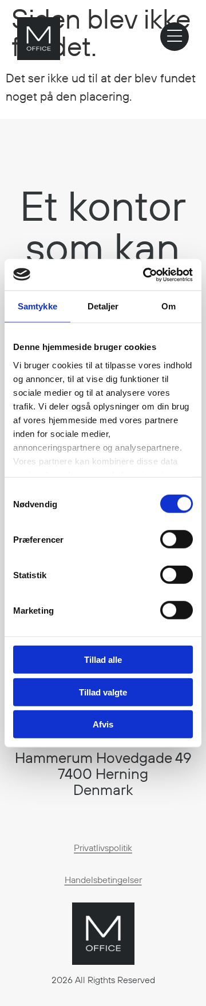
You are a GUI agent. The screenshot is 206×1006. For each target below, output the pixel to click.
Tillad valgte (103, 692)
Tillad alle (103, 660)
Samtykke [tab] (37, 306)
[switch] (176, 539)
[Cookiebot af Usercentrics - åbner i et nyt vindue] (145, 274)
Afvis (103, 724)
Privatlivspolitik (103, 847)
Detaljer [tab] (103, 306)
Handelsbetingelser (103, 879)
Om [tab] (168, 306)
